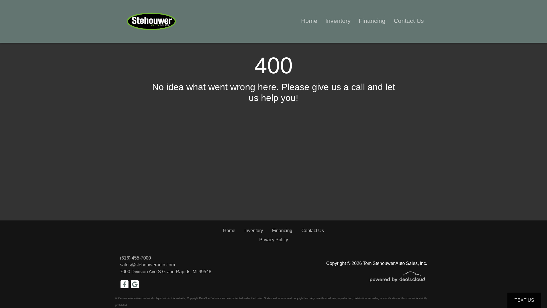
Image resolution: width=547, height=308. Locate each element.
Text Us (524, 300)
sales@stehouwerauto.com (147, 264)
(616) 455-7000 (135, 258)
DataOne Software (210, 298)
